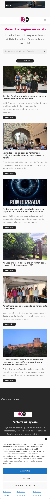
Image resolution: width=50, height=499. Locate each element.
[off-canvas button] (4, 20)
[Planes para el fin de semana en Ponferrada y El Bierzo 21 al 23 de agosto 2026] (25, 246)
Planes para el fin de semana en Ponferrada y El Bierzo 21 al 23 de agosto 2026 (24, 264)
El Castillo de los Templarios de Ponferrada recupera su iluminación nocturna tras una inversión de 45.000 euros (23, 362)
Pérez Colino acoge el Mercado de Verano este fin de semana (25, 307)
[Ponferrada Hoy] (22, 414)
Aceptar (25, 471)
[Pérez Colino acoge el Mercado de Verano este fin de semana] (25, 289)
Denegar (25, 478)
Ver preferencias (25, 485)
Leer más (9, 117)
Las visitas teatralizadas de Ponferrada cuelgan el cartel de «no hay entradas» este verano (23, 155)
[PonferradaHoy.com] (25, 20)
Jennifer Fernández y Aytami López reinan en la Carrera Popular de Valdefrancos (25, 97)
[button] (46, 439)
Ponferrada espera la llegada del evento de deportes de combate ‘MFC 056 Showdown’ (23, 210)
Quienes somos (10, 399)
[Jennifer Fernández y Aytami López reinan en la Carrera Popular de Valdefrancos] (25, 79)
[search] (45, 20)
